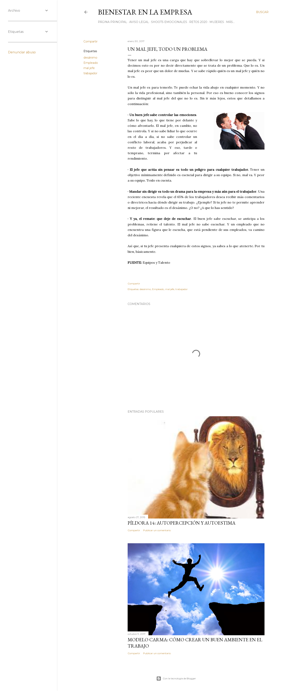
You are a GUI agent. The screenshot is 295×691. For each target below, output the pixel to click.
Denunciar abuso (22, 52)
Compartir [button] (90, 41)
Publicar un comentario (157, 530)
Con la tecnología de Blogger (179, 678)
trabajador (90, 73)
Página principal (112, 22)
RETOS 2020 (198, 22)
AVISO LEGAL (139, 22)
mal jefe (89, 68)
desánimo (90, 57)
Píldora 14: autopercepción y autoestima (181, 523)
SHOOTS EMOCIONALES (169, 22)
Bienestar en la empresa (145, 12)
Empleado (90, 63)
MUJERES (217, 22)
